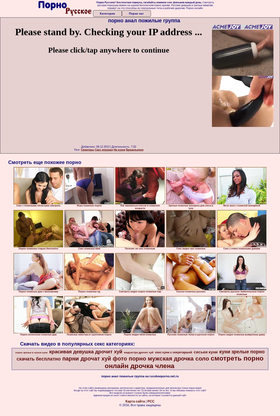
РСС (151, 401)
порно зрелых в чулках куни (31, 352)
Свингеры (87, 149)
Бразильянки (134, 149)
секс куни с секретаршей (173, 352)
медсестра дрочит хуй (138, 352)
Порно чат (136, 13)
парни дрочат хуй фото (94, 359)
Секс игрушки (104, 149)
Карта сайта (135, 401)
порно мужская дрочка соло (169, 358)
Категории (107, 13)
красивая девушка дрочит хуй (85, 351)
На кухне (119, 149)
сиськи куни (206, 352)
